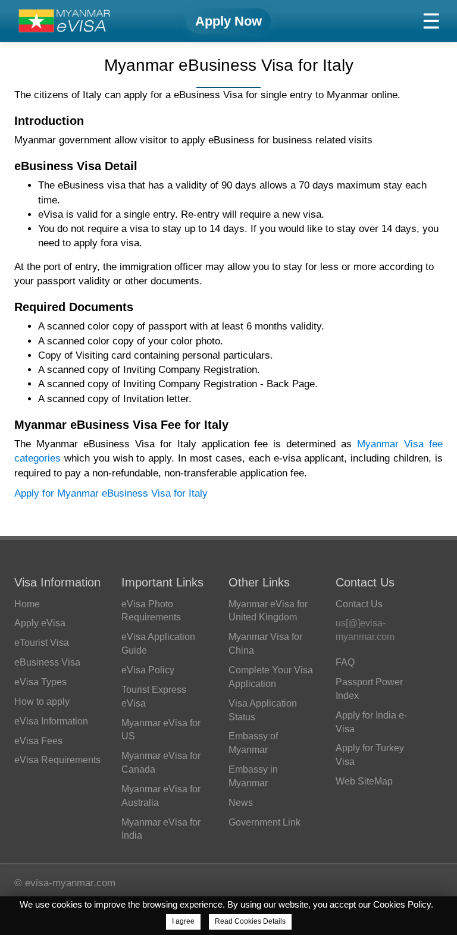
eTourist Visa (41, 643)
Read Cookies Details (250, 921)
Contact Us (359, 604)
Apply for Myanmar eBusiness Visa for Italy (111, 493)
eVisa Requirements (57, 760)
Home (27, 604)
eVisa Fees (38, 741)
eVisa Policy (147, 670)
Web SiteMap (364, 781)
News (240, 803)
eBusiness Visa (47, 662)
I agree (183, 921)
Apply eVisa (39, 623)
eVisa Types (40, 682)
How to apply (42, 701)
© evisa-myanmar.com (64, 883)
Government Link (264, 822)
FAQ (345, 662)
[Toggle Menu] (431, 21)
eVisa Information (51, 721)
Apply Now (228, 21)
